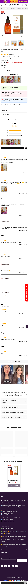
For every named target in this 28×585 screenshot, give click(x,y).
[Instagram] (5, 566)
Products (6, 8)
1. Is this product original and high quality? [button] (11, 401)
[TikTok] (12, 566)
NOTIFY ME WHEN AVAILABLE (26, 292)
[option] (14, 24)
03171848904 (11, 513)
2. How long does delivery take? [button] (10, 407)
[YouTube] (16, 566)
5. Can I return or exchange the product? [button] (13, 417)
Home (2, 8)
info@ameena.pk (9, 515)
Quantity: (3, 65)
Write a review (12, 147)
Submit (22, 560)
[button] (23, 36)
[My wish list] (22, 5)
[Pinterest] (9, 566)
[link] (14, 1)
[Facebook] (2, 566)
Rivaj (6, 60)
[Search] (5, 5)
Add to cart (14, 582)
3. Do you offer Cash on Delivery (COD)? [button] (13, 412)
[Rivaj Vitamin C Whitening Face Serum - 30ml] (14, 470)
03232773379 (11, 521)
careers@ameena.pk (10, 519)
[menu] (1, 5)
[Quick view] (19, 466)
